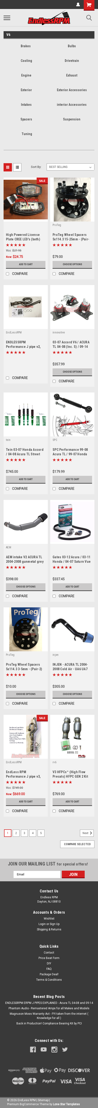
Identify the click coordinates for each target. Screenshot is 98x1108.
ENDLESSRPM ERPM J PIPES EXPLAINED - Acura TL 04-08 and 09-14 (49, 1003)
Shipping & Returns (49, 929)
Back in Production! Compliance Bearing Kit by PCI (49, 1023)
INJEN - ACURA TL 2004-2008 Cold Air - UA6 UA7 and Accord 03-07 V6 (70, 669)
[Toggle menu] (7, 17)
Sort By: (36, 167)
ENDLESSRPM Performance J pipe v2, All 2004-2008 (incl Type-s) (25, 346)
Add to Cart (26, 264)
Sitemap (43, 1100)
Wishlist (49, 918)
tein (8, 440)
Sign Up (54, 924)
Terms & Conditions (49, 979)
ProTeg (57, 225)
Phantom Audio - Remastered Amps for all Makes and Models (49, 1008)
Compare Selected (77, 844)
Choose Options (72, 264)
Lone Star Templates (66, 1104)
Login (42, 924)
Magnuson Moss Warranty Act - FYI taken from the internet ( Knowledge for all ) (49, 1016)
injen (56, 654)
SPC (55, 440)
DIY (49, 963)
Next (86, 833)
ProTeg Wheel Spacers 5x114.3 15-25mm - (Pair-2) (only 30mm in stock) (71, 239)
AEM (8, 547)
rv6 (54, 762)
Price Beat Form (49, 958)
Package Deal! (49, 974)
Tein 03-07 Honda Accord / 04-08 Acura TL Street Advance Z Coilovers (25, 454)
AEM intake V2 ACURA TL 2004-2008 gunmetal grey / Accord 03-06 (25, 561)
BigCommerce (29, 1104)
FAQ (49, 969)
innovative (59, 332)
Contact (49, 952)
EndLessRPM (14, 332)
